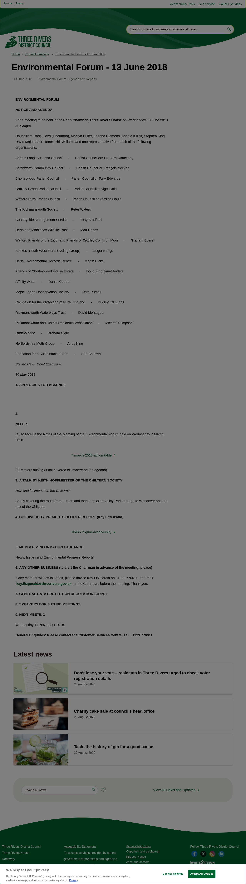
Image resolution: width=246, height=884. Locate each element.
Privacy (73, 880)
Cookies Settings (173, 873)
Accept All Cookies (201, 873)
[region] (123, 874)
